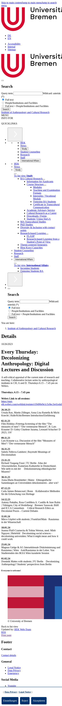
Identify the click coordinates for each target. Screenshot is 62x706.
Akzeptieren (39, 700)
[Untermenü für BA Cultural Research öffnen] (43, 179)
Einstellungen (10, 700)
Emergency (13, 673)
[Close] (15, 173)
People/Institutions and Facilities (21, 103)
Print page (6, 635)
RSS (3, 632)
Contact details (8, 655)
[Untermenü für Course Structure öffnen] (45, 185)
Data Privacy (14, 670)
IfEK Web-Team (22, 629)
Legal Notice (14, 667)
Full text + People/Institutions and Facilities (26, 106)
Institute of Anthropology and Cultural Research (25, 112)
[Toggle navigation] (2, 80)
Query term (7, 93)
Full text (9, 99)
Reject (25, 700)
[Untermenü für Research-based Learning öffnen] (47, 234)
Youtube (12, 685)
